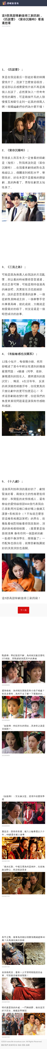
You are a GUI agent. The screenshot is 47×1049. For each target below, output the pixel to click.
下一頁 (23, 610)
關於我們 (4, 1045)
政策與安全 (13, 1045)
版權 (28, 1045)
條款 (20, 1045)
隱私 (24, 1045)
